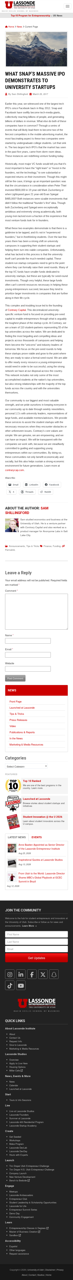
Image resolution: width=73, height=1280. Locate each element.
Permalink (10, 549)
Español (13, 1246)
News (19, 26)
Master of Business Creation (23, 1231)
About (12, 1034)
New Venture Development (22, 1176)
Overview (14, 1059)
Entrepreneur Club (18, 1198)
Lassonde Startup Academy (23, 1125)
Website (9, 663)
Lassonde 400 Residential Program (26, 1122)
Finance (47, 546)
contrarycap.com (14, 470)
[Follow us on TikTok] (9, 985)
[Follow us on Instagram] (9, 974)
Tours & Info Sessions (20, 1100)
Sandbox (14, 1235)
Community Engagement (21, 1217)
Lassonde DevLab (18, 1147)
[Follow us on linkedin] (21, 974)
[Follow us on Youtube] (21, 985)
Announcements (17, 546)
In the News (16, 738)
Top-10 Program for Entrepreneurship (30, 15)
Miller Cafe (15, 1070)
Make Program (16, 1143)
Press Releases (18, 720)
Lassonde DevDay (18, 1151)
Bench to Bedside (18, 1180)
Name (9, 635)
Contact (32, 1274)
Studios (40, 1274)
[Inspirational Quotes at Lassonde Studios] (12, 863)
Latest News (17, 837)
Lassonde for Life (17, 1206)
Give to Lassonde (18, 1044)
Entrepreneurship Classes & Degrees (27, 1228)
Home (11, 26)
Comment (11, 590)
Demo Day (14, 1213)
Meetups (13, 1191)
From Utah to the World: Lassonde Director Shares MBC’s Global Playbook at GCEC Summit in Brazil (42, 877)
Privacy (60, 1269)
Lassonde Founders (19, 1114)
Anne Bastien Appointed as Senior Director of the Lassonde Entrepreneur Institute (41, 846)
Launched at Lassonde (22, 707)
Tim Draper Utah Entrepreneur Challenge (29, 1166)
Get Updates (36, 957)
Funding (57, 546)
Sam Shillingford (20, 94)
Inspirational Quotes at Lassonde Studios (41, 859)
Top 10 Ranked (32, 781)
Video (13, 726)
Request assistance (19, 1253)
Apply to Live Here (18, 1063)
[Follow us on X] (43, 974)
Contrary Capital (17, 309)
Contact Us (14, 1037)
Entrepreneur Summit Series (23, 1209)
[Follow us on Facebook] (32, 974)
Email (9, 649)
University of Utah (36, 1269)
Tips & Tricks (32, 546)
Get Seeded (15, 1136)
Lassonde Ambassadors (21, 1195)
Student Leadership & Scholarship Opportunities (33, 1202)
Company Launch (17, 1173)
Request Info (15, 1041)
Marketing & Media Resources (26, 744)
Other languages (17, 1250)
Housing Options (17, 1066)
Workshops (14, 1140)
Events (37, 837)
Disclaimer (50, 1269)
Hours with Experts (18, 1154)
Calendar (13, 1085)
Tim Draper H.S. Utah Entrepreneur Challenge (31, 1169)
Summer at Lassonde (19, 1118)
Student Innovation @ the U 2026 (42, 816)
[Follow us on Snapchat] (54, 974)
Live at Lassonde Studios (21, 1111)
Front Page (16, 701)
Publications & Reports (22, 732)
